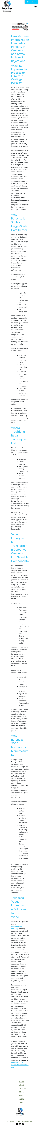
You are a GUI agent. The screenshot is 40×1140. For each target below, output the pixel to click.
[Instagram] (23, 1124)
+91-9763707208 (17, 1062)
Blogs (22, 1099)
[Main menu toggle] (35, 7)
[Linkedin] (20, 1124)
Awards (21, 1095)
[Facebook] (17, 1124)
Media (21, 1092)
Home (21, 1082)
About (21, 1085)
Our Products (21, 1088)
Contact (21, 1102)
